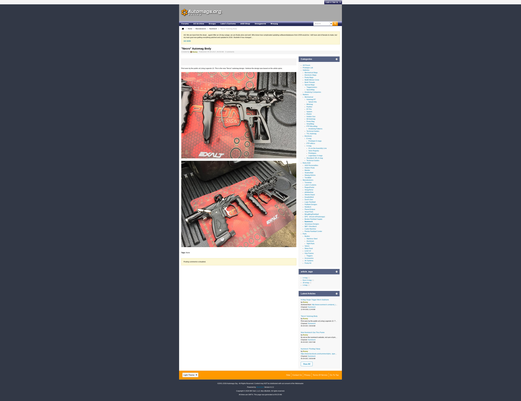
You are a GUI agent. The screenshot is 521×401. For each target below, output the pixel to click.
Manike (307, 170)
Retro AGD (307, 163)
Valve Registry (313, 151)
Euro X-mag (307, 280)
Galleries (306, 70)
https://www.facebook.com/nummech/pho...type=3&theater (322, 354)
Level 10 (308, 251)
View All (306, 364)
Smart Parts (309, 212)
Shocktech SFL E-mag (314, 158)
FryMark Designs (311, 204)
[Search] (335, 23)
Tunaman (308, 182)
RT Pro (309, 109)
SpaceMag (310, 90)
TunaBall (308, 178)
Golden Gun (310, 117)
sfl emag (306, 283)
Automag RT (311, 99)
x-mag (305, 285)
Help (288, 375)
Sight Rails (310, 244)
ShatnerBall (309, 173)
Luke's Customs (228, 23)
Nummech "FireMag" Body (310, 349)
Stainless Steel (311, 239)
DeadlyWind (309, 197)
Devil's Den (309, 200)
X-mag (308, 146)
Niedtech (308, 207)
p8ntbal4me (309, 192)
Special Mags (310, 85)
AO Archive (198, 23)
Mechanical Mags (311, 73)
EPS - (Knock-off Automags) (315, 217)
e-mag (305, 278)
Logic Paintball (310, 202)
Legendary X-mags (315, 156)
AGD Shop (245, 23)
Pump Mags (309, 77)
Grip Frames (309, 253)
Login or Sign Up (331, 2)
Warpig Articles (310, 175)
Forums (185, 23)
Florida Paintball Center (313, 231)
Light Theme (189, 375)
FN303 (309, 114)
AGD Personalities (311, 165)
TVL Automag (311, 134)
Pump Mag (310, 121)
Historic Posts (310, 168)
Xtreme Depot (310, 195)
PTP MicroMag (311, 126)
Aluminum (310, 241)
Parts (304, 234)
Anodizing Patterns (315, 129)
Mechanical (309, 97)
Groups (212, 23)
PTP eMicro (310, 143)
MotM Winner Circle (312, 80)
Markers (306, 95)
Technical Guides (312, 131)
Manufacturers (308, 180)
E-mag (308, 139)
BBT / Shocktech (311, 226)
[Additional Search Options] (331, 23)
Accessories (309, 258)
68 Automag (310, 119)
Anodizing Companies (313, 92)
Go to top (334, 375)
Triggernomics (311, 87)
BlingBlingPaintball (312, 214)
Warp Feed (309, 248)
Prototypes (312, 153)
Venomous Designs (312, 224)
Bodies (307, 236)
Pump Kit (308, 263)
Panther (309, 107)
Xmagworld (260, 23)
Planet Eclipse (310, 209)
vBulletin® (260, 387)
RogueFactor (309, 187)
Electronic (308, 136)
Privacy (307, 375)
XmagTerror (309, 190)
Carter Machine (310, 229)
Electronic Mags (310, 75)
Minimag (309, 104)
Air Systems (309, 261)
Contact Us (297, 375)
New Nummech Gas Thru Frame (313, 332)
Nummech (309, 222)
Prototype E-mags (315, 141)
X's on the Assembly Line (317, 148)
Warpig (274, 23)
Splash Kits (312, 102)
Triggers (309, 256)
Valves (307, 246)
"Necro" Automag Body (309, 316)
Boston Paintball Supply (313, 219)
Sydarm (309, 112)
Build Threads (310, 82)
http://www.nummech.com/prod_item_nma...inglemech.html (333, 305)
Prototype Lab (308, 68)
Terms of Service (320, 375)
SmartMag (310, 124)
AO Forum (306, 65)
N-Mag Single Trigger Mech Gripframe (315, 300)
